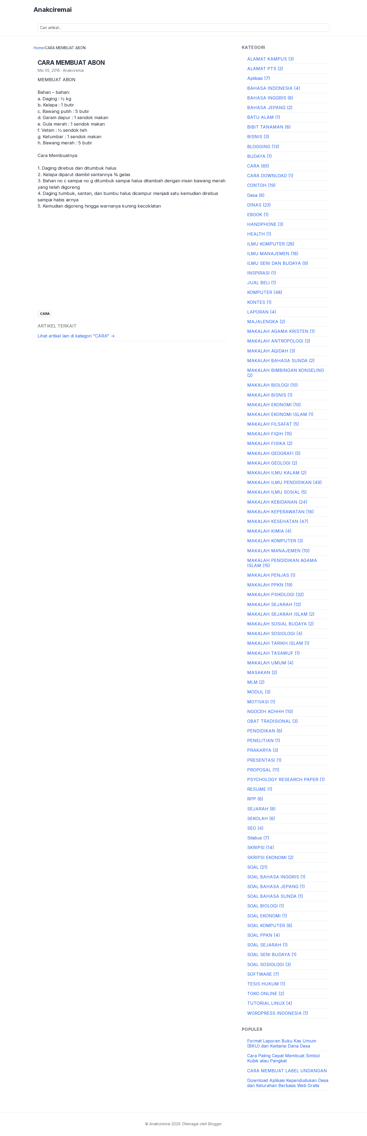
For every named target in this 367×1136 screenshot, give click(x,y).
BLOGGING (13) (263, 146)
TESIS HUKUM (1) (266, 984)
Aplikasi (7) (258, 78)
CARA (45, 314)
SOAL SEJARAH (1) (267, 945)
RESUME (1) (259, 789)
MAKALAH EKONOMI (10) (274, 404)
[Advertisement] (132, 266)
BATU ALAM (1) (263, 117)
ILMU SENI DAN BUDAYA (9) (277, 263)
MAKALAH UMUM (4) (270, 662)
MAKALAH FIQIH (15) (269, 433)
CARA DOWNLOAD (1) (270, 175)
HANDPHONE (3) (265, 224)
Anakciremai (53, 9)
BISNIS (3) (258, 136)
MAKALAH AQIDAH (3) (271, 351)
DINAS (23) (259, 205)
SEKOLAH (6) (261, 818)
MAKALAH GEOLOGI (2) (272, 463)
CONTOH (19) (261, 185)
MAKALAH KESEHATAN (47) (277, 521)
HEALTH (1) (259, 234)
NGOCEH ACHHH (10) (270, 711)
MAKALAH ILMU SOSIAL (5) (277, 492)
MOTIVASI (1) (261, 701)
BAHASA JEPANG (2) (270, 107)
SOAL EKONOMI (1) (267, 915)
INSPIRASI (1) (261, 273)
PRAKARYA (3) (262, 750)
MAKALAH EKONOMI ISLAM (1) (280, 414)
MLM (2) (256, 682)
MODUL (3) (259, 692)
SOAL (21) (257, 867)
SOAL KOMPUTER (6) (269, 925)
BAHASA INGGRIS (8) (270, 98)
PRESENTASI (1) (264, 760)
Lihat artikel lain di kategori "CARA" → (76, 336)
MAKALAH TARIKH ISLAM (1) (278, 643)
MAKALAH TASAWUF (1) (273, 653)
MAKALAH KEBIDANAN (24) (277, 502)
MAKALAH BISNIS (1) (270, 395)
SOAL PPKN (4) (263, 935)
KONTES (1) (259, 302)
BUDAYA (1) (259, 156)
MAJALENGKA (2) (266, 321)
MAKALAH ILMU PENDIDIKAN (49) (284, 482)
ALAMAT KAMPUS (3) (270, 59)
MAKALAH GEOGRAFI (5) (274, 453)
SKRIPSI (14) (260, 847)
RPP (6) (255, 799)
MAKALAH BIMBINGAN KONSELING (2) (285, 373)
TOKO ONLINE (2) (265, 993)
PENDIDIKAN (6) (264, 730)
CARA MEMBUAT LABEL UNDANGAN (287, 1070)
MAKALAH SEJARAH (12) (274, 604)
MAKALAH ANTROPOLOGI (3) (278, 341)
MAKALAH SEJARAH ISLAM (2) (281, 614)
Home (39, 48)
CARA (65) (258, 166)
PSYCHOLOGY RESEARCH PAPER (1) (286, 779)
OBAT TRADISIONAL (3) (272, 721)
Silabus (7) (258, 838)
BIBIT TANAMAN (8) (269, 127)
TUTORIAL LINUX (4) (269, 1003)
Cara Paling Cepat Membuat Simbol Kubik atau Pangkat (283, 1058)
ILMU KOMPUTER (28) (270, 244)
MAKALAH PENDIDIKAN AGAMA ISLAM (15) (282, 563)
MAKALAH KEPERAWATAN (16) (280, 511)
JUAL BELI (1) (261, 282)
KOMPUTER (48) (264, 292)
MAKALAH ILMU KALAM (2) (277, 472)
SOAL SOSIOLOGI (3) (269, 964)
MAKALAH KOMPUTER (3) (275, 540)
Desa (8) (256, 195)
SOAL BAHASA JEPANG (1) (276, 886)
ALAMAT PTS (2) (265, 68)
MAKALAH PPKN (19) (270, 584)
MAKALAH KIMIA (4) (269, 531)
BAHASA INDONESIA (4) (273, 88)
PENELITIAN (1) (263, 740)
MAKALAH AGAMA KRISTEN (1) (281, 331)
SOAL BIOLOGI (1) (265, 906)
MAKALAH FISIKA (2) (270, 443)
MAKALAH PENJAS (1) (271, 575)
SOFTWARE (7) (263, 974)
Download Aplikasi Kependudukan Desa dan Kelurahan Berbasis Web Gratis (287, 1083)
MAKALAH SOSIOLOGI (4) (275, 633)
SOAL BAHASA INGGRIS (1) (276, 876)
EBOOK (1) (258, 214)
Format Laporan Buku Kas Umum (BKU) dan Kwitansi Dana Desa (281, 1043)
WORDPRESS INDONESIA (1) (277, 1013)
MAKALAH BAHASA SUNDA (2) (281, 360)
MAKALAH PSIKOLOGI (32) (275, 594)
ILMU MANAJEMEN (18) (272, 253)
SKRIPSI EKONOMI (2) (270, 857)
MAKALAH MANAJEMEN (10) (278, 550)
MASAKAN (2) (262, 672)
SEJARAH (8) (261, 808)
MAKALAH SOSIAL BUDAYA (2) (280, 623)
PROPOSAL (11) (263, 769)
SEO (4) (255, 828)
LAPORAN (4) (261, 312)
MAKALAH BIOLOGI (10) (272, 385)
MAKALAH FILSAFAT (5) (273, 424)
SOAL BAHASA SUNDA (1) (275, 896)
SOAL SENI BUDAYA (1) (272, 954)
